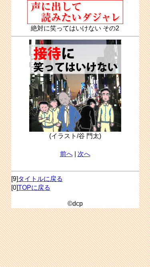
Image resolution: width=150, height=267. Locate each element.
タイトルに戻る (40, 178)
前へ (66, 154)
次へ (84, 154)
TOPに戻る (34, 187)
